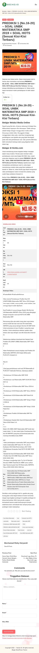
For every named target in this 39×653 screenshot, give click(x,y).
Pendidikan (10, 19)
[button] (8, 546)
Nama (4, 603)
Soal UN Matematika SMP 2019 (10, 533)
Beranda (4, 11)
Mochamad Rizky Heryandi (16, 543)
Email (4, 612)
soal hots (29, 530)
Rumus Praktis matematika (9, 530)
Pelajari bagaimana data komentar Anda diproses (17, 638)
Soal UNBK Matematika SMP (26, 533)
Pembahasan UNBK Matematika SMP (11, 524)
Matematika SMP (26, 521)
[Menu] (36, 4)
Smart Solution (21, 530)
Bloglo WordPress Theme (19, 650)
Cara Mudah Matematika (8, 518)
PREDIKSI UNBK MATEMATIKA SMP (11, 527)
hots (18, 518)
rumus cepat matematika (27, 527)
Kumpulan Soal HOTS (27, 518)
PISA (24, 524)
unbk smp (5, 536)
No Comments (8, 45)
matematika (5, 521)
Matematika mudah (15, 521)
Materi (9, 11)
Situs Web (5, 621)
